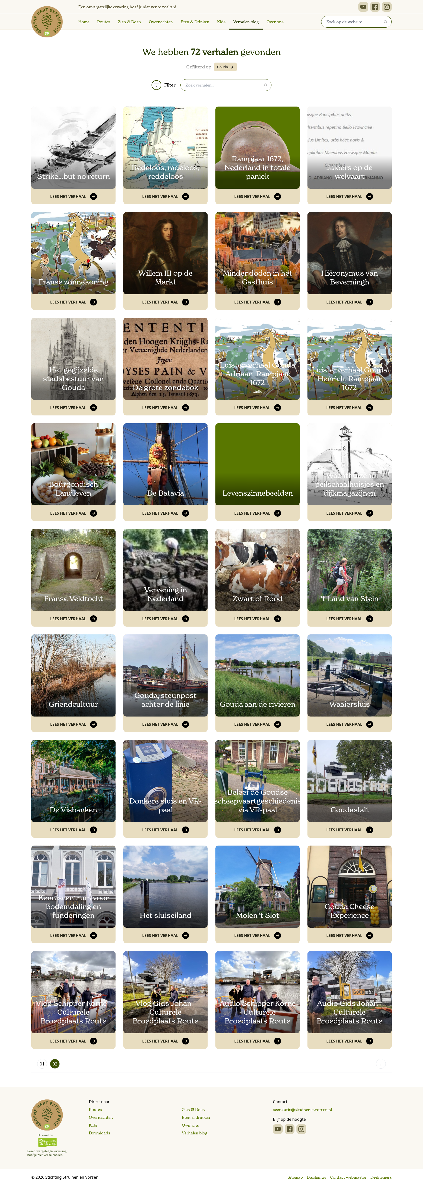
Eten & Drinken (195, 21)
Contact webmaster (348, 1177)
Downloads (99, 1133)
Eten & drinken (196, 1117)
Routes (103, 21)
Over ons (275, 21)
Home (83, 21)
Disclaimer (316, 1177)
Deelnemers (381, 1177)
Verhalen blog (246, 21)
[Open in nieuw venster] (363, 7)
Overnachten (161, 21)
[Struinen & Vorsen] (47, 1128)
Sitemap (295, 1177)
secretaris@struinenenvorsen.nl (302, 1109)
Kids (221, 21)
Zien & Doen (129, 21)
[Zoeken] (386, 22)
